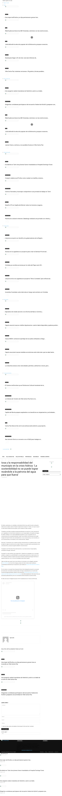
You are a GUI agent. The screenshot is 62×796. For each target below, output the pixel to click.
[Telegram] (24, 630)
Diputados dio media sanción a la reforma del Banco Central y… (24, 312)
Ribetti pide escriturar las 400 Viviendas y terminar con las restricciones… (27, 31)
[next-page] (8, 74)
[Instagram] (3, 447)
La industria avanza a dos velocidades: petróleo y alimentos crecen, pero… (27, 366)
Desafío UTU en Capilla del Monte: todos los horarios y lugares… (24, 205)
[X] (4, 447)
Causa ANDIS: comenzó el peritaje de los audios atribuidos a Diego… (25, 339)
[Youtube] (5, 447)
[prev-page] (6, 74)
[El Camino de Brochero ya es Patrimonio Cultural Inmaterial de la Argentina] (32, 378)
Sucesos (6, 14)
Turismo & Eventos (7, 373)
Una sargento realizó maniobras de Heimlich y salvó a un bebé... (17, 781)
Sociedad (6, 54)
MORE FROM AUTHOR (17, 649)
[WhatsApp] (15, 630)
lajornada (12, 637)
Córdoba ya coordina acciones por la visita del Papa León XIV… (23, 265)
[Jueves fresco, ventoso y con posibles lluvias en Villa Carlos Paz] (32, 138)
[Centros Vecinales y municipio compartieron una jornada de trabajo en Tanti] (32, 184)
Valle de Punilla (7, 152)
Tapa (5, 5)
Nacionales (6, 299)
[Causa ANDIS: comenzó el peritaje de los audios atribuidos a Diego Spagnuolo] (32, 331)
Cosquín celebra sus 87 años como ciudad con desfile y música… (24, 178)
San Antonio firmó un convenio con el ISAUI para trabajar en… (23, 439)
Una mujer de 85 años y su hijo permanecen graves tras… (22, 17)
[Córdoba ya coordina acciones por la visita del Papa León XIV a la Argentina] (32, 258)
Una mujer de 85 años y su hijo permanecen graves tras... (15, 760)
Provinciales (6, 225)
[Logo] (1, 454)
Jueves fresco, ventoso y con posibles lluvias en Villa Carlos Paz (24, 145)
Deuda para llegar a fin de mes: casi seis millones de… (21, 58)
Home (2, 459)
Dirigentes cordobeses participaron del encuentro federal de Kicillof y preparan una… (30, 104)
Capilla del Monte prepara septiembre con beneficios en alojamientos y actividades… (30, 412)
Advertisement (50, 751)
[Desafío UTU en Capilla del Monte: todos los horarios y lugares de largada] (32, 198)
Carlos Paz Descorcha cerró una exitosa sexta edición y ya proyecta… (25, 426)
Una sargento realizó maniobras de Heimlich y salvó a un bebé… (24, 91)
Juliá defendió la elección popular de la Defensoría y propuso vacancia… (26, 44)
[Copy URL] (26, 630)
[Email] (18, 630)
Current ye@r (4, 731)
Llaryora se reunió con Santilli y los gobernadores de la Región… (24, 238)
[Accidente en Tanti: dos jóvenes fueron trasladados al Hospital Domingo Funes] (32, 157)
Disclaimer (42, 751)
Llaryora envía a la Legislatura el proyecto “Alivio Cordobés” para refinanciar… (28, 278)
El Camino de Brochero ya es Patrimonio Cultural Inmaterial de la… (25, 385)
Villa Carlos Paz (7, 78)
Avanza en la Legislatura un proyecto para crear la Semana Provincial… (26, 251)
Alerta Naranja (5, 563)
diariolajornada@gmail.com (27, 750)
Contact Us (56, 751)
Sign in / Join (6, 2)
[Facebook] (10, 630)
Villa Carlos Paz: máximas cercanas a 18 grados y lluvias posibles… (25, 71)
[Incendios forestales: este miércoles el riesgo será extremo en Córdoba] (32, 285)
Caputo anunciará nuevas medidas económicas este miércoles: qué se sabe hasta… (30, 352)
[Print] (21, 630)
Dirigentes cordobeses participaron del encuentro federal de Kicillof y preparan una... (23, 791)
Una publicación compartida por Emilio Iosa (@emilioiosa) (17, 616)
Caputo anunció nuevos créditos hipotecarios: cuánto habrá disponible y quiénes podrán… (32, 325)
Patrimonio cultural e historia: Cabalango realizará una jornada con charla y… (28, 218)
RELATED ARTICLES (6, 649)
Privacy (46, 751)
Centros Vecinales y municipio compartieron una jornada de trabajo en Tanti (28, 191)
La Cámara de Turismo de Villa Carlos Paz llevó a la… (20, 399)
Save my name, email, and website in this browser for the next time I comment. (18, 726)
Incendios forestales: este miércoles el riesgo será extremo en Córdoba (26, 292)
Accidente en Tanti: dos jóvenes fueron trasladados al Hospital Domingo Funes (28, 164)
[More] (29, 630)
